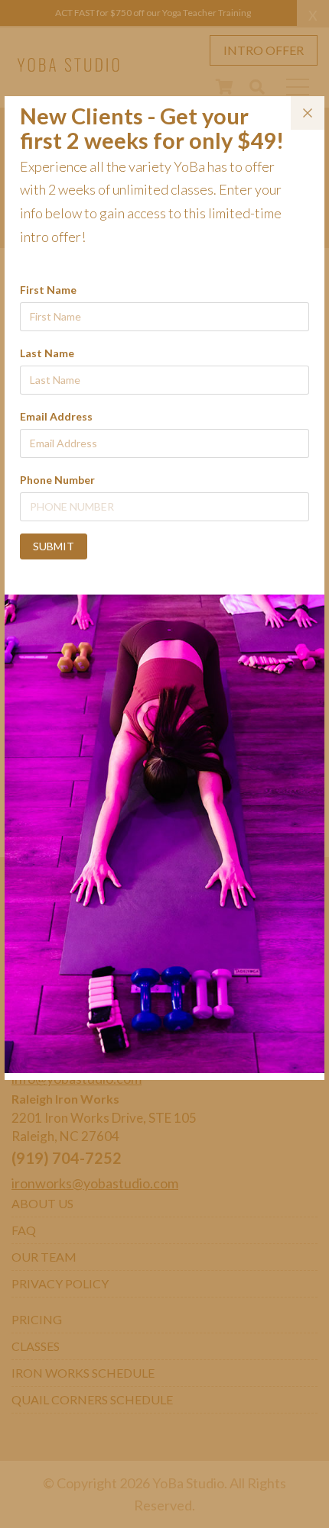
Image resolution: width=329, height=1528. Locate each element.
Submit (53, 546)
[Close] (307, 113)
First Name (48, 290)
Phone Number (57, 480)
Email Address (56, 417)
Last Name (47, 353)
